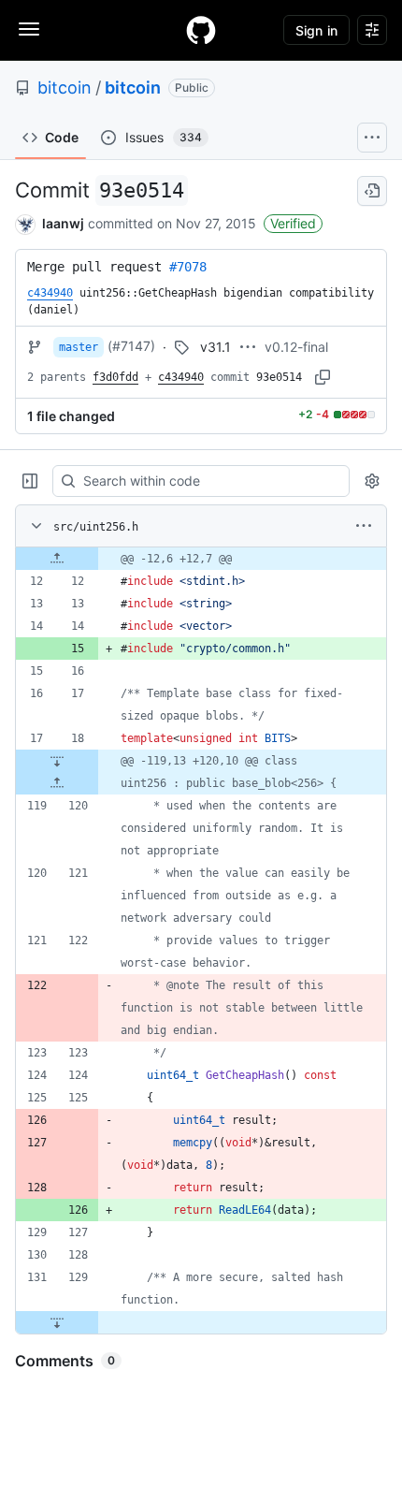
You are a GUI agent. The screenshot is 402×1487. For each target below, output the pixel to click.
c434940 (181, 377)
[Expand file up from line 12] (57, 558)
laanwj (63, 223)
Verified (293, 223)
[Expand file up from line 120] (57, 783)
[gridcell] (201, 558)
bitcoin (64, 87)
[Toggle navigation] (29, 29)
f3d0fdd (115, 377)
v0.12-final (296, 347)
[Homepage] (201, 30)
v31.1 (215, 347)
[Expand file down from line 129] (57, 1322)
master (78, 347)
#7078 (188, 266)
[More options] (364, 526)
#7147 (131, 346)
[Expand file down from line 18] (57, 761)
